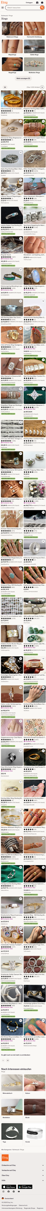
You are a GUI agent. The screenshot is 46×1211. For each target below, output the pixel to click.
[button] (7, 1198)
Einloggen (29, 2)
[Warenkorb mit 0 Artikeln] (42, 2)
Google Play (25, 1187)
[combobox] (22, 7)
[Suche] (42, 7)
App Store (9, 1187)
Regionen (40, 1208)
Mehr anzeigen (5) (23, 78)
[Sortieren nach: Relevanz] (42, 87)
